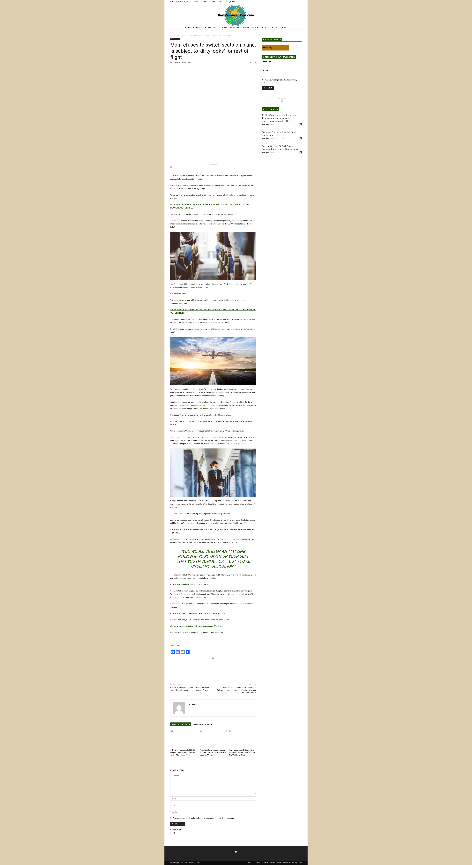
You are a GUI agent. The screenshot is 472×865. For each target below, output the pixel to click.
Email (265, 71)
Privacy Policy (230, 2)
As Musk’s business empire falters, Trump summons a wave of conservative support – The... (279, 118)
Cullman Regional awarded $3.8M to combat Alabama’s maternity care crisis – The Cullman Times (183, 752)
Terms (220, 2)
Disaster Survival (231, 28)
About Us (203, 2)
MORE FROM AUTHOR (202, 724)
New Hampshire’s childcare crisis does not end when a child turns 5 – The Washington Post (242, 752)
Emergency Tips (251, 28)
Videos (273, 28)
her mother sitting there (209, 408)
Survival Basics (211, 28)
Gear (264, 28)
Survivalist (176, 62)
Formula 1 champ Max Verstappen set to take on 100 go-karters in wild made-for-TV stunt (213, 752)
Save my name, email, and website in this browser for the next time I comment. (203, 818)
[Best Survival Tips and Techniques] (236, 15)
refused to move (180, 300)
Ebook (283, 28)
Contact (212, 2)
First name (266, 61)
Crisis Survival (192, 28)
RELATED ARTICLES (181, 724)
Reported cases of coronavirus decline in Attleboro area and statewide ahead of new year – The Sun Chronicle (236, 690)
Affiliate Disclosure (283, 863)
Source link (174, 645)
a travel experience (205, 185)
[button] (299, 28)
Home (196, 2)
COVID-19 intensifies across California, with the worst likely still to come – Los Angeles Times (189, 688)
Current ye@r (176, 830)
